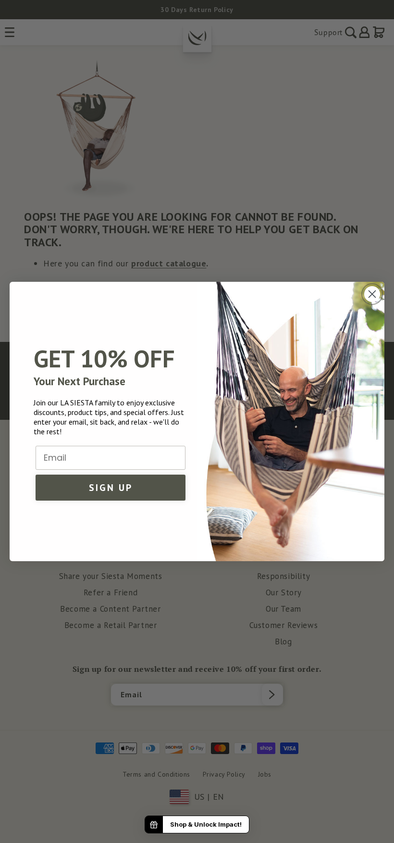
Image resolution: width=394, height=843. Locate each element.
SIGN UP (111, 487)
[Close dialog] (372, 294)
